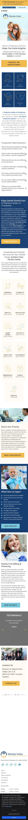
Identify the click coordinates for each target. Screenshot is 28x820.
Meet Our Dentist (12, 455)
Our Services (10, 526)
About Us (3, 773)
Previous (3, 629)
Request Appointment (9, 7)
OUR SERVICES (20, 85)
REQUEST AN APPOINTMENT (14, 63)
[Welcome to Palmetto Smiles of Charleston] (14, 18)
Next (25, 629)
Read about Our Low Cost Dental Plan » (13, 3)
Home (2, 770)
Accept (14, 817)
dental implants (18, 226)
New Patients (8, 103)
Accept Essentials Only (14, 814)
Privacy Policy (8, 806)
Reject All (14, 810)
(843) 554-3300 (22, 7)
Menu (5, 11)
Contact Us (20, 103)
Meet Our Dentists (6, 775)
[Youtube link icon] (19, 765)
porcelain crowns (21, 222)
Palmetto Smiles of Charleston (15, 112)
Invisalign (12, 224)
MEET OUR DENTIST (8, 85)
